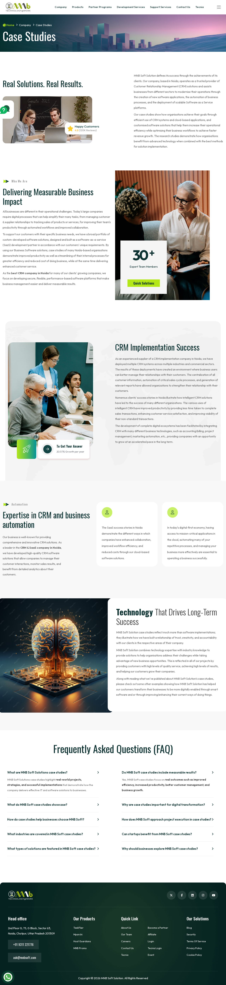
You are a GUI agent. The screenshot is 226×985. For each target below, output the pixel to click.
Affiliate (152, 934)
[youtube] (213, 895)
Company (61, 7)
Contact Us (183, 7)
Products (77, 7)
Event (151, 954)
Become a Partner (158, 927)
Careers (125, 941)
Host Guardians (82, 941)
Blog (189, 927)
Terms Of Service (196, 941)
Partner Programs (100, 7)
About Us (126, 927)
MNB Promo (80, 948)
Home (10, 25)
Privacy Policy (194, 948)
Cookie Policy (194, 954)
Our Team (126, 934)
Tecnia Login (155, 948)
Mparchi (77, 934)
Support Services (160, 7)
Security (191, 934)
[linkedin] (192, 895)
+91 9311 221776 (23, 944)
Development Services (131, 7)
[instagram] (203, 895)
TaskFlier (78, 927)
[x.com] (171, 895)
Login (151, 941)
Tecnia (199, 7)
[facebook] (181, 895)
